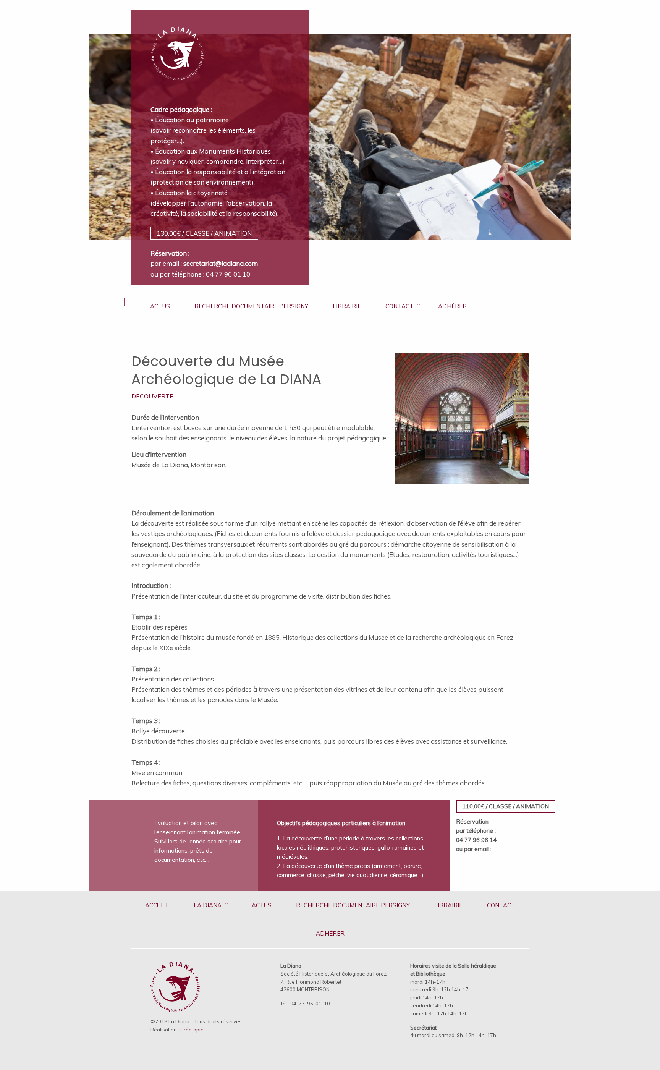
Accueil (157, 905)
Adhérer (452, 306)
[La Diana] (177, 48)
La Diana (106, 306)
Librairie (347, 306)
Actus (160, 306)
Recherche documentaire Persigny (251, 306)
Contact (399, 306)
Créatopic (191, 1029)
